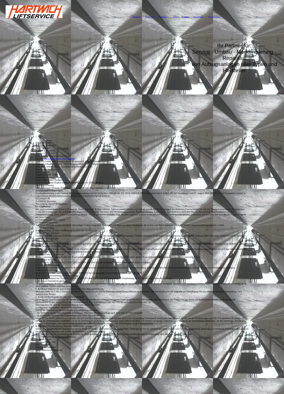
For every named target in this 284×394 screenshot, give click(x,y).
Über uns (149, 17)
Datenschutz (214, 17)
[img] (34, 12)
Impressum (198, 17)
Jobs (175, 17)
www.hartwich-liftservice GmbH (59, 158)
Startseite (136, 17)
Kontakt (185, 17)
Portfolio (162, 17)
